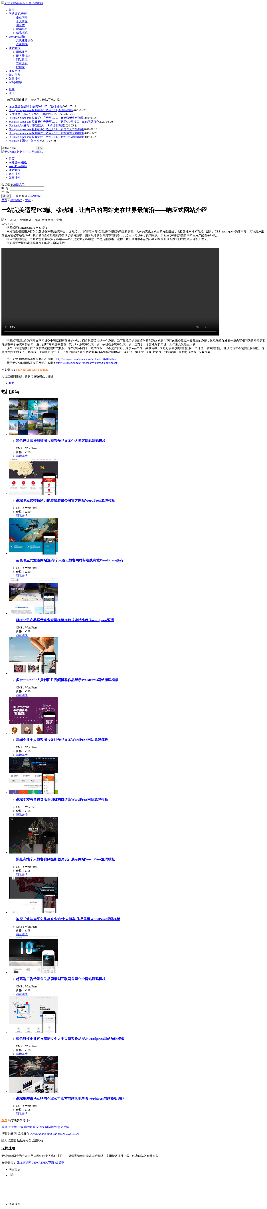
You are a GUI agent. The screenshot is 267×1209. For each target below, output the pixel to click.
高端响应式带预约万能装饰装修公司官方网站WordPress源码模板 (65, 500)
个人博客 (22, 21)
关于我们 (14, 1126)
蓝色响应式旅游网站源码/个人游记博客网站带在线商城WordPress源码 (69, 560)
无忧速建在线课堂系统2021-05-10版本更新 (36, 106)
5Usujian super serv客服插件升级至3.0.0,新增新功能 (41, 110)
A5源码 (59, 1162)
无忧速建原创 (24, 40)
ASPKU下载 (46, 1162)
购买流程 (39, 1126)
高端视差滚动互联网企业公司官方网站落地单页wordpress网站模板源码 (70, 1098)
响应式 (20, 25)
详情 (25, 455)
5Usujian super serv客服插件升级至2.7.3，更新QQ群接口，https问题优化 (54, 121)
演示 (19, 455)
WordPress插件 (18, 36)
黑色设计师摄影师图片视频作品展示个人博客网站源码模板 (61, 441)
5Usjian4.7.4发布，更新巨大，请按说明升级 (36, 125)
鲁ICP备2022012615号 (68, 1134)
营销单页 (22, 29)
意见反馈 (63, 1126)
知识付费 (14, 74)
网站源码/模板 (18, 13)
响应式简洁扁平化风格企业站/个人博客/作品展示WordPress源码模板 (68, 919)
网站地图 (51, 1126)
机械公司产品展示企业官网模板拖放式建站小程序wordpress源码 (65, 620)
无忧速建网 (24, 1162)
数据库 (20, 67)
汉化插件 (22, 44)
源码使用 (22, 51)
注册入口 (19, 184)
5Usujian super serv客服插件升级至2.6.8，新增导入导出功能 (46, 129)
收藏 (12, 383)
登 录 (6, 196)
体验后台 (14, 71)
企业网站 (22, 17)
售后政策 (26, 1126)
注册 (12, 93)
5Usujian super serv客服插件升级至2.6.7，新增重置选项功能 (46, 133)
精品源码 (22, 32)
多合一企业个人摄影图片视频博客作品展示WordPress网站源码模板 (67, 680)
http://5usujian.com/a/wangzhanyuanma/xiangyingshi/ (87, 362)
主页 (4, 200)
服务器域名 (23, 55)
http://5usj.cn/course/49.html (32, 369)
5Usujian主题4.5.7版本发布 (25, 140)
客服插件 (14, 173)
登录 (12, 89)
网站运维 (22, 59)
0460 (35, 1162)
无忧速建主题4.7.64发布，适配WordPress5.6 (36, 114)
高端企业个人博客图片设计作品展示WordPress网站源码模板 (62, 740)
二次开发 (22, 63)
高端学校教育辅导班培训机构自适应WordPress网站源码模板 (62, 799)
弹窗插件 (14, 78)
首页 (12, 9)
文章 (28, 200)
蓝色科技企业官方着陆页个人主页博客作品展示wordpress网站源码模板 (70, 1039)
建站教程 (14, 48)
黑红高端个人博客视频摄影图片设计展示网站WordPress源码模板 (65, 859)
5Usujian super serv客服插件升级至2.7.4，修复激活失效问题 (46, 117)
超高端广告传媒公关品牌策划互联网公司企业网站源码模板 (61, 979)
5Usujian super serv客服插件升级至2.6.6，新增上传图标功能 (46, 136)
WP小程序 (15, 82)
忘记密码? (34, 196)
